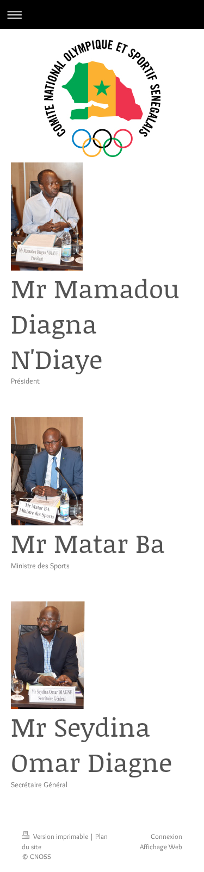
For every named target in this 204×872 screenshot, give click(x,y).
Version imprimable (61, 836)
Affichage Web (161, 846)
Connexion (166, 836)
